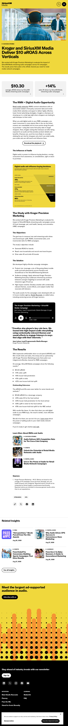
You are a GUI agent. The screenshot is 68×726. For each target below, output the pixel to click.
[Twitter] (10, 683)
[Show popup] (30, 94)
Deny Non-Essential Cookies (50, 721)
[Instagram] (16, 683)
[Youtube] (28, 683)
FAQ (25, 698)
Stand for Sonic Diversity (11, 705)
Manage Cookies (9, 721)
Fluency (5, 698)
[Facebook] (22, 683)
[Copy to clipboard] (15, 504)
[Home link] (7, 4)
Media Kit (27, 695)
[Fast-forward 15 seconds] (26, 318)
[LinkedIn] (4, 683)
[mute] (53, 318)
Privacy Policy (53, 716)
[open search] (59, 4)
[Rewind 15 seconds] (15, 318)
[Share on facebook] (27, 504)
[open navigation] (64, 4)
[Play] (21, 318)
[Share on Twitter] (21, 504)
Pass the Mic (6, 702)
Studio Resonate (36, 295)
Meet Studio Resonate (10, 695)
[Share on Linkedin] (33, 504)
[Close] (61, 714)
